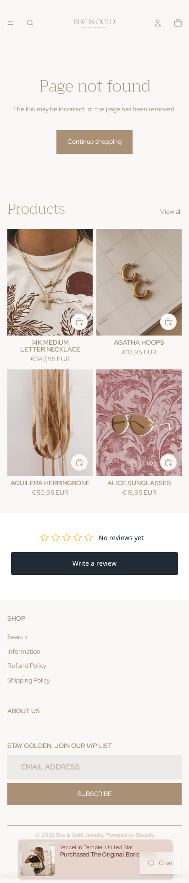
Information (23, 651)
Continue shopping (94, 141)
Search (17, 637)
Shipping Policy (28, 680)
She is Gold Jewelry (79, 835)
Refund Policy (26, 665)
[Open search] (30, 23)
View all (171, 211)
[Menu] (10, 22)
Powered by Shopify (130, 835)
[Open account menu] (158, 23)
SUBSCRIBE (95, 794)
